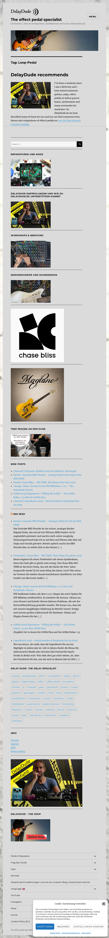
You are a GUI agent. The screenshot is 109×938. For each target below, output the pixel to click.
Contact (15, 740)
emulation (68, 681)
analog (15, 676)
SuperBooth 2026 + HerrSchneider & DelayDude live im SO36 (45, 640)
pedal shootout (51, 704)
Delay (67, 676)
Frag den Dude (19, 862)
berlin (42, 676)
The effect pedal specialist (36, 19)
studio (15, 715)
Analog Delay (29, 676)
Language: (16, 889)
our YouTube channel (69, 120)
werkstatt (17, 721)
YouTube (15, 895)
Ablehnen (63, 926)
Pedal (70, 698)
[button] (103, 903)
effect (41, 681)
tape (24, 715)
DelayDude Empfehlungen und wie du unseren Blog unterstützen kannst (50, 882)
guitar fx (16, 693)
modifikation (19, 698)
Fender (16, 687)
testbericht (50, 715)
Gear (13, 869)
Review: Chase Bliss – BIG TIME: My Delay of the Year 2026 (44, 482)
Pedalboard (18, 704)
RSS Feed (19, 514)
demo (76, 676)
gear (41, 687)
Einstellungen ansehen (89, 926)
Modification (70, 693)
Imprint (15, 744)
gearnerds (52, 687)
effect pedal (53, 681)
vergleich (64, 715)
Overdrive (58, 698)
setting (50, 709)
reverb (29, 709)
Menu (92, 16)
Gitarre (64, 687)
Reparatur (17, 709)
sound (60, 709)
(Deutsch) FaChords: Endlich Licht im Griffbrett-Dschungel (44, 471)
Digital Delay (28, 681)
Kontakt (15, 875)
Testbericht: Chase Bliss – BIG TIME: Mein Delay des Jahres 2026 (47, 555)
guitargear (29, 693)
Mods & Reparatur (20, 856)
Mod (58, 693)
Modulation (35, 698)
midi (50, 693)
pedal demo (33, 704)
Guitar (74, 687)
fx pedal (32, 687)
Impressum (86, 933)
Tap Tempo (35, 715)
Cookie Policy (55, 933)
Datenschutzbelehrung (71, 933)
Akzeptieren (45, 926)
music (47, 698)
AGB (13, 747)
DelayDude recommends (39, 74)
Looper (41, 693)
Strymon (71, 709)
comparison (54, 676)
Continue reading (20, 124)
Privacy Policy (18, 751)
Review (39, 709)
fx (23, 687)
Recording (68, 704)
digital (15, 681)
